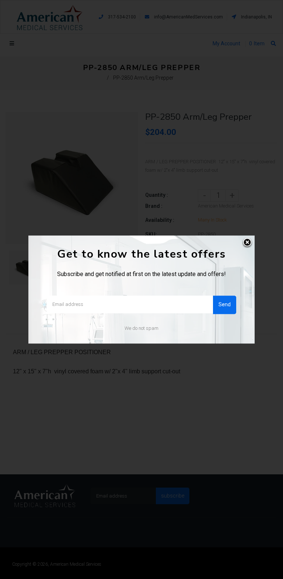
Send (225, 304)
